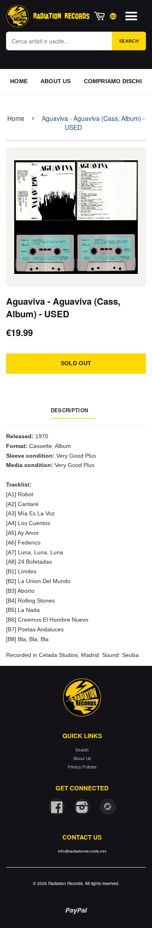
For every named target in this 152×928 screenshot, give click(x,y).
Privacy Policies (82, 767)
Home (15, 118)
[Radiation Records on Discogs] (108, 807)
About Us (82, 758)
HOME (19, 81)
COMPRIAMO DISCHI (113, 81)
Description (69, 410)
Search (129, 41)
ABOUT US (56, 81)
